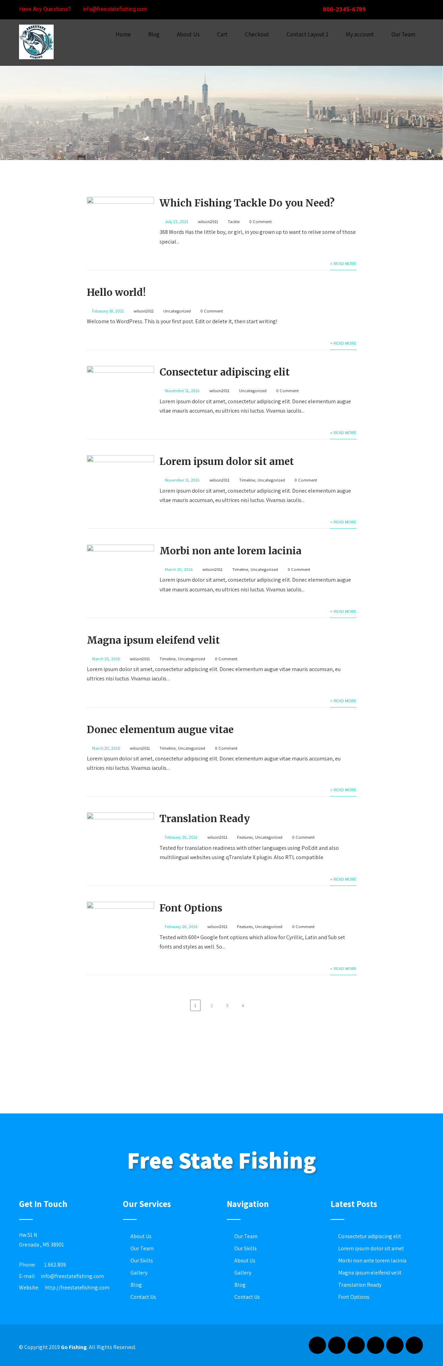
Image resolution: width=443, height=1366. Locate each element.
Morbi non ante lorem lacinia (230, 551)
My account (360, 34)
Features (245, 837)
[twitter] (405, 10)
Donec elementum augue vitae (160, 729)
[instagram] (375, 1345)
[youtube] (395, 1345)
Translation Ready (205, 818)
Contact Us (143, 1297)
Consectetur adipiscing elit (225, 372)
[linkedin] (418, 10)
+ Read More (343, 263)
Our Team (403, 34)
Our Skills (141, 1260)
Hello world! (116, 292)
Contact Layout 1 (307, 34)
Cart (222, 34)
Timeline (247, 480)
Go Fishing (74, 1347)
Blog (154, 34)
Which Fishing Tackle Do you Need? (247, 203)
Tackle (233, 221)
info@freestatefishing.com (72, 1276)
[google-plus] (393, 10)
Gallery (138, 1272)
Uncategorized (177, 311)
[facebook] (380, 10)
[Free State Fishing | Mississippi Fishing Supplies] (36, 60)
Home (123, 34)
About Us (188, 34)
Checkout (257, 34)
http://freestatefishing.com (77, 1287)
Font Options (191, 908)
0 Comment (260, 221)
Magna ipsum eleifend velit (153, 640)
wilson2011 (208, 221)
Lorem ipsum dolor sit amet (227, 461)
